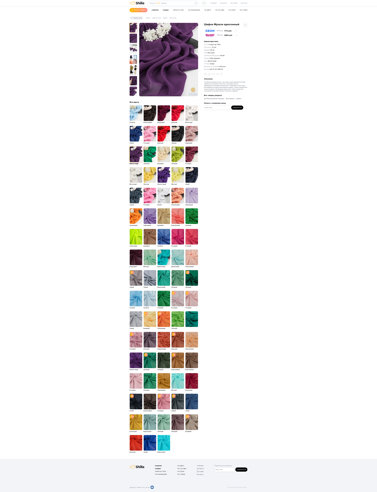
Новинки (155, 10)
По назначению (194, 10)
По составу (219, 10)
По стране (243, 10)
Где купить (223, 3)
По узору (232, 10)
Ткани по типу (178, 10)
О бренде (213, 3)
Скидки (166, 10)
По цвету (207, 10)
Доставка (234, 3)
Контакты (244, 3)
